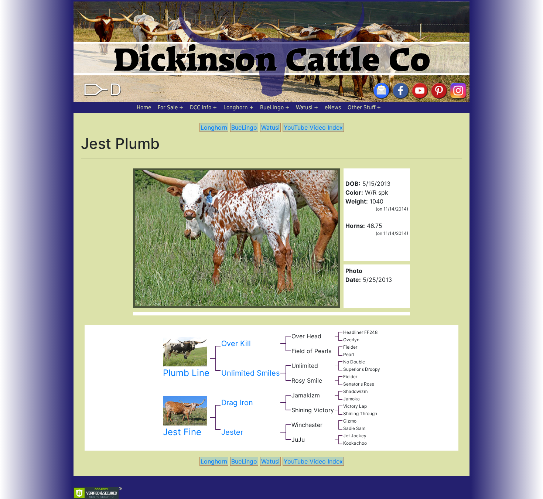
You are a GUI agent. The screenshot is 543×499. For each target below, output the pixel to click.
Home (144, 107)
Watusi (304, 107)
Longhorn (235, 107)
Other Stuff (361, 107)
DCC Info (200, 107)
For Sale (168, 107)
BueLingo (272, 107)
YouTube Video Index (313, 127)
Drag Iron (237, 402)
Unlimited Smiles (250, 373)
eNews (333, 107)
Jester (232, 432)
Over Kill (236, 343)
